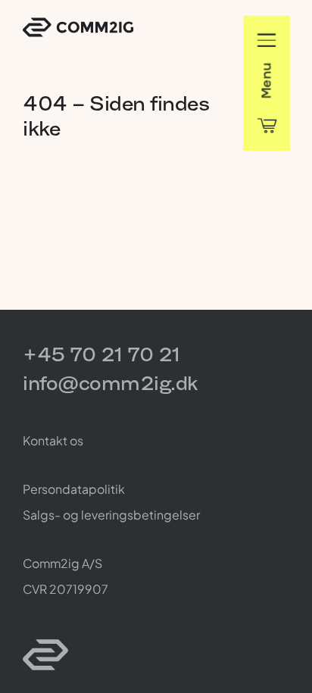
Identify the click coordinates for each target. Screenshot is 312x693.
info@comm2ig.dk (110, 383)
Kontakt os (53, 440)
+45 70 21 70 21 (101, 354)
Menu (266, 80)
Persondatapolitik (74, 489)
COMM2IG (78, 27)
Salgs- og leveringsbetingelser (111, 515)
